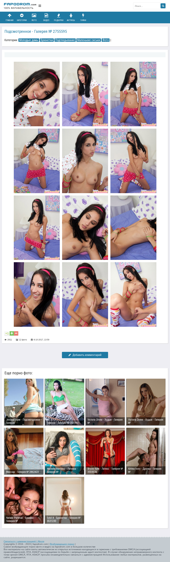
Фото (34, 20)
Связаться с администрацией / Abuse (24, 541)
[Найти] (163, 5)
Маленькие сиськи (88, 40)
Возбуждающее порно (62, 544)
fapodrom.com (20, 6)
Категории (22, 20)
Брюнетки (47, 40)
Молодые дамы (28, 40)
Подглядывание (65, 40)
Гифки (83, 20)
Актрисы (71, 20)
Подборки (58, 20)
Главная (9, 20)
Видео (46, 20)
